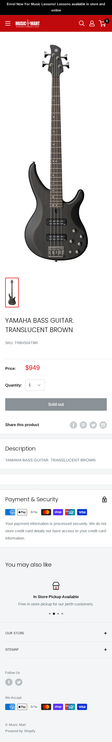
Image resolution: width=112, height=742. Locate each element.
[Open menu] (7, 23)
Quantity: (13, 385)
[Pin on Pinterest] (83, 425)
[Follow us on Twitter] (18, 682)
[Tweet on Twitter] (93, 425)
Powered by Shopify (20, 731)
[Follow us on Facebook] (9, 682)
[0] (102, 23)
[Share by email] (103, 425)
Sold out (56, 404)
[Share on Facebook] (73, 425)
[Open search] (82, 23)
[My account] (92, 23)
